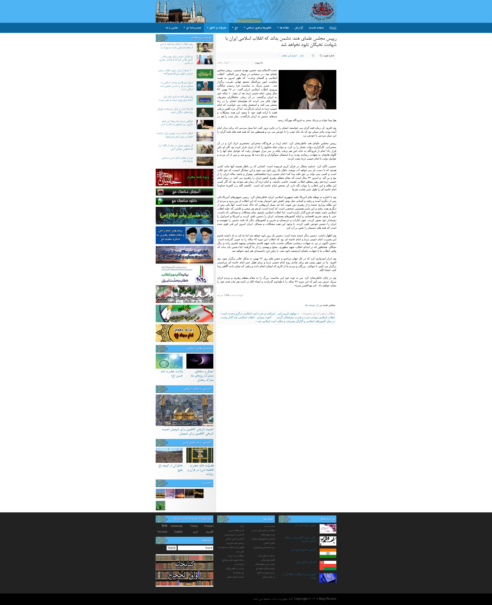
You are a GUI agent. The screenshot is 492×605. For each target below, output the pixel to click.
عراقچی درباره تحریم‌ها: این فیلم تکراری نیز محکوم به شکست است (176, 123)
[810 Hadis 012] (179, 493)
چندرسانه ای (193, 27)
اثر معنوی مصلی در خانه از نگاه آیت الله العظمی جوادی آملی (175, 147)
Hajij (332, 28)
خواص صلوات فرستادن (305, 525)
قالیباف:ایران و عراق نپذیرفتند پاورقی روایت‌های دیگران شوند (175, 111)
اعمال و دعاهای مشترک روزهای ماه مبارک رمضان (201, 376)
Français (208, 525)
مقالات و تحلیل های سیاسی (263, 530)
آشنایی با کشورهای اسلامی (263, 539)
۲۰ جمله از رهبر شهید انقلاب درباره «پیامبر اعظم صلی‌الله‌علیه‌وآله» (175, 72)
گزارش (299, 27)
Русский (162, 531)
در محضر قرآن (269, 577)
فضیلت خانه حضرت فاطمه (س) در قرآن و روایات (200, 470)
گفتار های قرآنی (268, 560)
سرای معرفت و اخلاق (266, 573)
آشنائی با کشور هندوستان (303, 550)
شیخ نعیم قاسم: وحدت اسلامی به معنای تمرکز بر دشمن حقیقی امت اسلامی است (176, 86)
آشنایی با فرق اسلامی (235, 539)
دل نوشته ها (312, 305)
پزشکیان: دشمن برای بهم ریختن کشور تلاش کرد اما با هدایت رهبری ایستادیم (176, 60)
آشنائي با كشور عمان (306, 562)
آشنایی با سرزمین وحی (197, 442)
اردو (195, 531)
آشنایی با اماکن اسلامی (198, 389)
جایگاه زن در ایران (236, 556)
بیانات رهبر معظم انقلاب (265, 564)
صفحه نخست (316, 27)
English (178, 531)
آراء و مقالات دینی (236, 530)
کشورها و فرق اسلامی (258, 27)
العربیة (209, 531)
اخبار (242, 526)
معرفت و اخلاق (217, 27)
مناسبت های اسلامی (199, 348)
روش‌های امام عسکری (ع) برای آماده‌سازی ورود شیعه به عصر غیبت (176, 98)
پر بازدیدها (328, 519)
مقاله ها (284, 27)
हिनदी (164, 525)
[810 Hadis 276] (199, 493)
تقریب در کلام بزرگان (235, 569)
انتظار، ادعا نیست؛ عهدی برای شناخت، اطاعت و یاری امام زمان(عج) (174, 135)
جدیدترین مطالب (201, 38)
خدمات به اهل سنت (266, 556)
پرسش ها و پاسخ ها (235, 543)
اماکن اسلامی (269, 543)
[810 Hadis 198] (189, 493)
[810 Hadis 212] (170, 493)
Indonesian (177, 525)
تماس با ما (172, 27)
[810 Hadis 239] (160, 493)
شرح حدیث (239, 564)
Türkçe (194, 525)
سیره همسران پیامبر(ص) (264, 547)
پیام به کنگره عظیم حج (265, 569)
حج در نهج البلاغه (268, 535)
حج (236, 27)
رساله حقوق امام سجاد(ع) (233, 560)
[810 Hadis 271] (160, 505)
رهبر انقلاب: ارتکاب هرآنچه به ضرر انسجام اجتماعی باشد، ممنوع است (176, 46)
